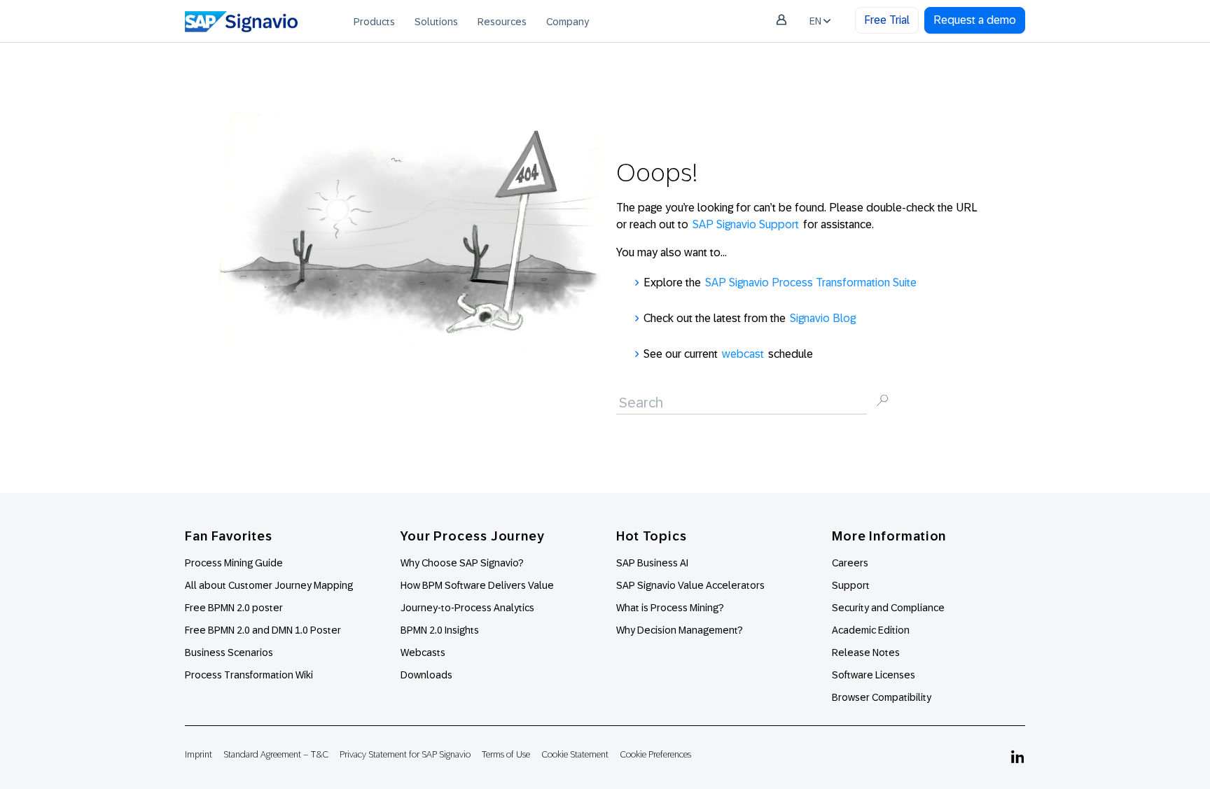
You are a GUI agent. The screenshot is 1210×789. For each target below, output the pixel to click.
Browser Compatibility (881, 697)
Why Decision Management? (679, 630)
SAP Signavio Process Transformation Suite (811, 282)
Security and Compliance (888, 607)
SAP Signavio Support (746, 224)
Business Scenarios (229, 652)
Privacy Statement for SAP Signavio (405, 754)
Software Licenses (873, 674)
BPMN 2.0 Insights (440, 630)
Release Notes (866, 652)
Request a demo (974, 20)
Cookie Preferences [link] (655, 754)
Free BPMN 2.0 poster (234, 607)
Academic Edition (871, 630)
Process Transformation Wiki (249, 674)
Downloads (426, 674)
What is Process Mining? (670, 607)
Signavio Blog (823, 318)
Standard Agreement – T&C (275, 754)
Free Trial (887, 20)
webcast (743, 354)
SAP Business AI (652, 562)
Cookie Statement (575, 754)
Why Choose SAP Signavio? (462, 562)
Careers (850, 562)
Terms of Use (506, 754)
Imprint (198, 754)
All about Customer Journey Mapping (269, 585)
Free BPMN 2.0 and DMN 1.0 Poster (263, 630)
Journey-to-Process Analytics (468, 607)
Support (851, 585)
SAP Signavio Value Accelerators (690, 585)
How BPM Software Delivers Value (477, 585)
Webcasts (423, 652)
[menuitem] (374, 21)
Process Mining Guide (234, 562)
